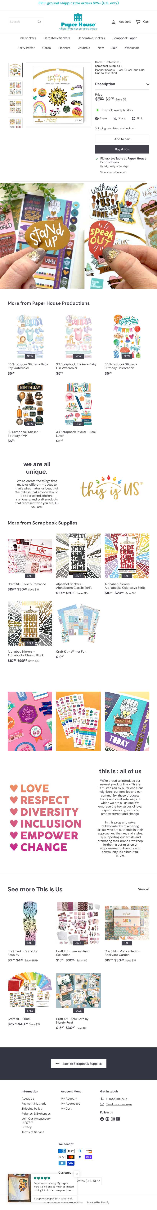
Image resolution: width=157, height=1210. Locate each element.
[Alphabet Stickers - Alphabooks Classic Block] (30, 634)
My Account (69, 1099)
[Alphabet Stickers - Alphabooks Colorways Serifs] (127, 566)
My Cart (66, 1109)
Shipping (100, 128)
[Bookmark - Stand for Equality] (30, 933)
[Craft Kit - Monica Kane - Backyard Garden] (127, 933)
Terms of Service (33, 1132)
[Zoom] (58, 95)
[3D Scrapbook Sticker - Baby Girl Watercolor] (78, 346)
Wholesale (132, 48)
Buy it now (122, 149)
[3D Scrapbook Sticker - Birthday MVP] (30, 414)
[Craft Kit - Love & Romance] (30, 564)
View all (143, 889)
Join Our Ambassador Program (36, 1120)
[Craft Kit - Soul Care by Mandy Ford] (78, 1001)
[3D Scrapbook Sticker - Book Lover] (78, 414)
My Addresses (70, 1104)
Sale (114, 48)
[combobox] (26, 21)
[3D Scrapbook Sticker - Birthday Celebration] (127, 346)
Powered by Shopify (98, 1202)
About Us (28, 1099)
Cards (46, 48)
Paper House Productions (61, 303)
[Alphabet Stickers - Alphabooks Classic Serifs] (78, 566)
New (101, 48)
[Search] (39, 21)
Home (98, 62)
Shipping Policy (32, 1109)
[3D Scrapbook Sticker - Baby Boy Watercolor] (30, 346)
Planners (64, 48)
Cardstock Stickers (57, 38)
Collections (112, 62)
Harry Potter (26, 48)
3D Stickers (28, 38)
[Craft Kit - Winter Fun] (78, 632)
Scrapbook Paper (125, 38)
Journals (84, 48)
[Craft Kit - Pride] (30, 999)
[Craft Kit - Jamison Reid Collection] (78, 933)
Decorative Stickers (91, 38)
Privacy (27, 1127)
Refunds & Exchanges (36, 1114)
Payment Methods (34, 1104)
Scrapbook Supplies (107, 66)
